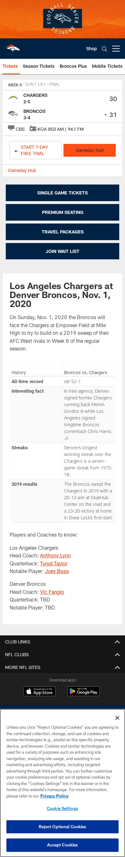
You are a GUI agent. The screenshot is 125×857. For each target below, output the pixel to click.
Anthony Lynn (55, 555)
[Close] (117, 718)
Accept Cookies (62, 844)
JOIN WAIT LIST (62, 251)
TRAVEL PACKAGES (63, 231)
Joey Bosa (57, 571)
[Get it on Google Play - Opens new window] (83, 694)
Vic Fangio (52, 592)
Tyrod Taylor (53, 563)
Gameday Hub (90, 150)
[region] (62, 783)
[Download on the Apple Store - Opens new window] (39, 692)
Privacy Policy (54, 795)
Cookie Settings (62, 808)
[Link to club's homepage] (13, 46)
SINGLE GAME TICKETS (62, 192)
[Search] (104, 48)
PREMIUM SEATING (62, 212)
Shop (91, 48)
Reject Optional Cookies (63, 826)
